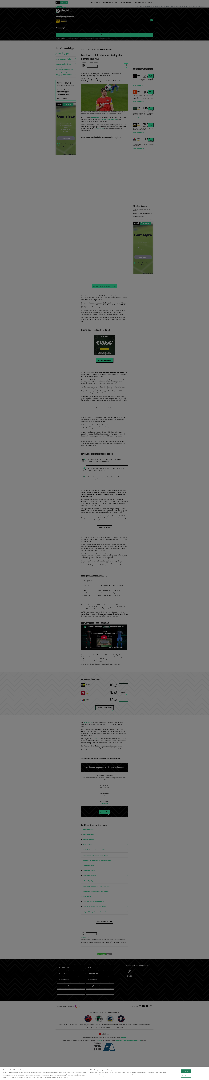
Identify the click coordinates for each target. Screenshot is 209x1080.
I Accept (186, 1071)
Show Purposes (186, 1075)
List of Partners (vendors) (97, 1076)
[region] (104, 1073)
